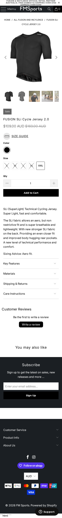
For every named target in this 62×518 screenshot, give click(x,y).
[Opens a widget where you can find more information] (47, 512)
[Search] (49, 9)
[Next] (56, 57)
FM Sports (22, 505)
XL (31, 165)
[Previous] (6, 57)
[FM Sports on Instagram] (34, 457)
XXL (40, 165)
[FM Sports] (31, 9)
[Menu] (2, 9)
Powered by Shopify (44, 505)
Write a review (31, 324)
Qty (5, 176)
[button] (31, 136)
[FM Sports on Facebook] (27, 457)
